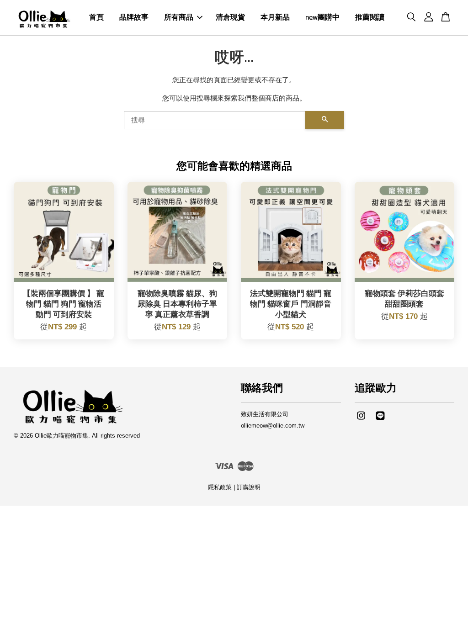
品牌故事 (134, 17)
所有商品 (178, 17)
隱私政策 (220, 487)
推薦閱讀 (369, 17)
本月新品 (275, 17)
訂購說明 (249, 487)
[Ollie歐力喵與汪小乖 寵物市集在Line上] (380, 420)
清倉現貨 (230, 17)
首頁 (96, 17)
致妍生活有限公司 (264, 414)
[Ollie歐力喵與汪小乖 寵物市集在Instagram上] (361, 420)
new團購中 (322, 17)
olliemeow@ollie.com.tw (272, 425)
